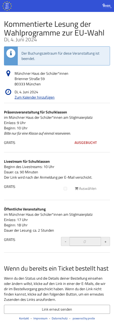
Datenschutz (60, 318)
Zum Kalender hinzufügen (35, 97)
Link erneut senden (57, 309)
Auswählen (87, 188)
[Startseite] (57, 6)
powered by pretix (84, 318)
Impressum (40, 318)
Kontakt (24, 318)
